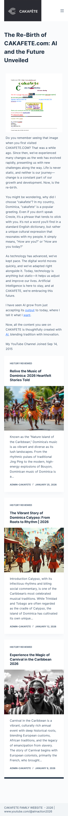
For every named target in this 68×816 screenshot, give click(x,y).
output (30, 310)
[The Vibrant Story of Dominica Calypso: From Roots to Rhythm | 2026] (34, 550)
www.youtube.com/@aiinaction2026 (28, 811)
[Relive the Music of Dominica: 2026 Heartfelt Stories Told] (34, 408)
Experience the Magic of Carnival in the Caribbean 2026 (30, 659)
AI (7, 334)
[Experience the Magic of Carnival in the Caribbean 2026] (34, 692)
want (26, 315)
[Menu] (62, 10)
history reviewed (21, 363)
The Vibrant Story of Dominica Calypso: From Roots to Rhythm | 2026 (30, 517)
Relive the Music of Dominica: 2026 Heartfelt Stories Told (30, 375)
